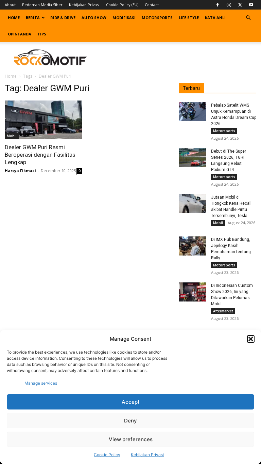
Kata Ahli (215, 17)
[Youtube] (251, 5)
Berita (33, 17)
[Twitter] (240, 5)
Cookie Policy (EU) (122, 4)
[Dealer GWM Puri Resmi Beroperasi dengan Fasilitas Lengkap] (43, 119)
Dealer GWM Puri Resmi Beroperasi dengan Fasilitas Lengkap (40, 155)
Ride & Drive (62, 17)
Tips (41, 33)
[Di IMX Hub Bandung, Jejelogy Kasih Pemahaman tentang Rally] (192, 246)
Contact (152, 4)
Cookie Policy (107, 454)
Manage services (40, 383)
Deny (130, 420)
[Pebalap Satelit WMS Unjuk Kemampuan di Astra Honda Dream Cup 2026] (192, 111)
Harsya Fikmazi (20, 170)
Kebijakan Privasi (147, 454)
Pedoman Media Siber (42, 4)
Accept (131, 402)
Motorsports (157, 17)
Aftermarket (223, 311)
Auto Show (94, 17)
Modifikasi (124, 17)
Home (14, 17)
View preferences (131, 439)
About (10, 4)
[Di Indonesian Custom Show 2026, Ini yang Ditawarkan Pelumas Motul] (192, 291)
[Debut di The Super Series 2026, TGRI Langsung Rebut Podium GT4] (192, 157)
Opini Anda (19, 33)
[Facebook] (217, 5)
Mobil (12, 136)
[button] (250, 339)
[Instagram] (229, 5)
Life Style (189, 17)
